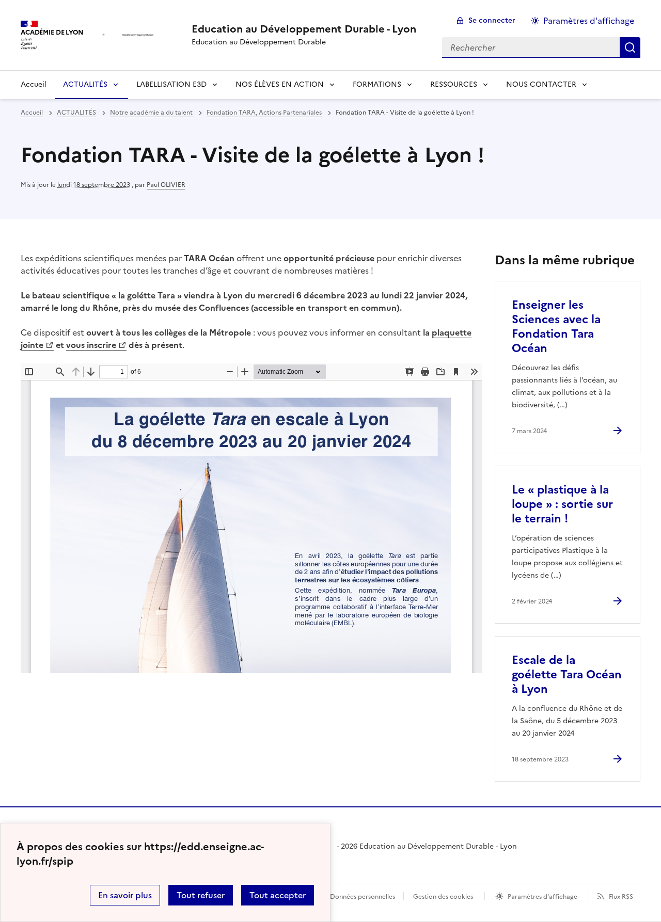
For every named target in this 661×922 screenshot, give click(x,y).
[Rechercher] (630, 47)
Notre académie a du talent (151, 112)
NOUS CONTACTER (541, 84)
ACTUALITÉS (85, 84)
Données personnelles (362, 896)
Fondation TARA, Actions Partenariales (264, 112)
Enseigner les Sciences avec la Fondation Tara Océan (556, 326)
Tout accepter (277, 895)
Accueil (33, 84)
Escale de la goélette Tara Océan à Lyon (567, 674)
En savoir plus (125, 895)
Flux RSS (621, 896)
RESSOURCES (453, 84)
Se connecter (491, 20)
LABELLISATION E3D (171, 84)
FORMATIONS (377, 84)
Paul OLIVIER (166, 184)
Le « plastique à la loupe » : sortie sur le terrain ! (562, 504)
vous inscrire (91, 345)
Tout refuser (201, 895)
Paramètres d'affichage (588, 20)
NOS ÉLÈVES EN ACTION (279, 84)
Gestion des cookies (443, 896)
